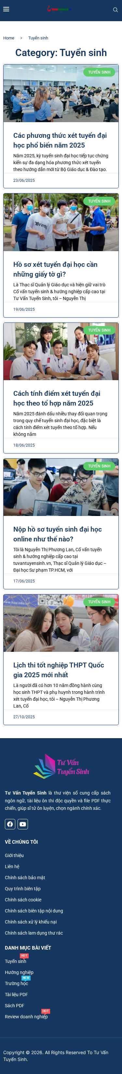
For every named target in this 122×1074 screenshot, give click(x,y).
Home (8, 38)
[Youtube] (23, 824)
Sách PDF (14, 1005)
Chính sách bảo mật (25, 877)
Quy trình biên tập (23, 888)
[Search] (115, 10)
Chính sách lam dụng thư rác (34, 933)
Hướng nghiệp (19, 972)
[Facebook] (10, 824)
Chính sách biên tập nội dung (34, 911)
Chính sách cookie (23, 899)
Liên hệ (12, 866)
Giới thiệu (14, 855)
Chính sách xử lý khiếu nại (31, 922)
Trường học (16, 983)
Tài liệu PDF (16, 994)
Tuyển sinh (15, 961)
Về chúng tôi (21, 842)
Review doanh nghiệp (26, 1016)
